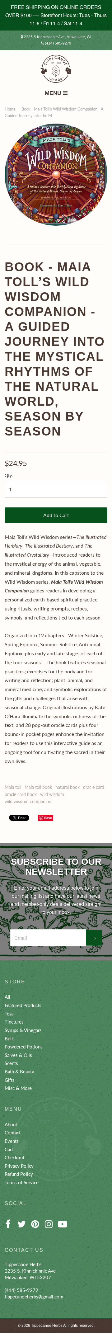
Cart (9, 1149)
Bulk (9, 1038)
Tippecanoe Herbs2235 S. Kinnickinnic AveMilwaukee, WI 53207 (30, 1270)
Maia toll (13, 787)
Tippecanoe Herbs (47, 1325)
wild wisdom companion (28, 801)
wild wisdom (52, 794)
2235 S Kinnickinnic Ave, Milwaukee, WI (57, 37)
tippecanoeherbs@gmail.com (34, 1296)
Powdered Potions (24, 1046)
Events (12, 1141)
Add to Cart (56, 515)
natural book (67, 787)
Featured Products (23, 1005)
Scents (11, 1063)
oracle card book (21, 794)
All (7, 997)
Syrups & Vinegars (23, 1030)
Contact (13, 1132)
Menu (54, 93)
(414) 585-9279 (57, 43)
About (11, 1124)
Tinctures (14, 1021)
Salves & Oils (18, 1055)
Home (10, 108)
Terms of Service (22, 1182)
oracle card (93, 787)
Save (48, 817)
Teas (9, 1013)
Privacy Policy (19, 1166)
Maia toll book (38, 787)
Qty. (9, 475)
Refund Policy (19, 1174)
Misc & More (18, 1088)
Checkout (14, 1157)
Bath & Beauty (19, 1071)
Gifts (10, 1080)
